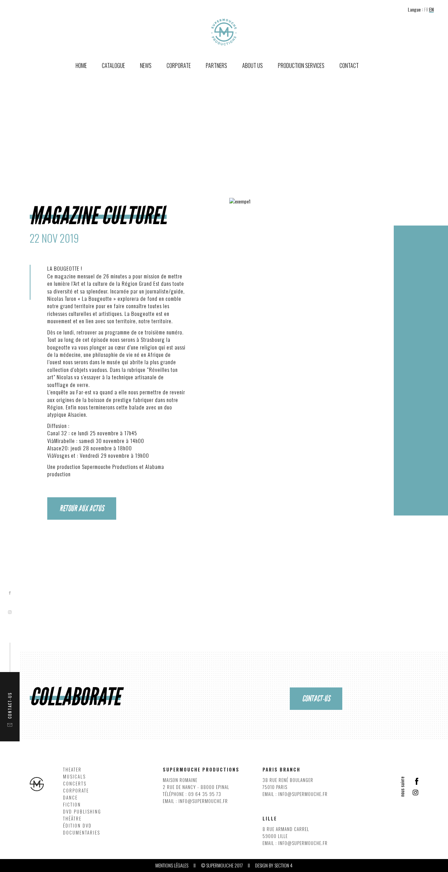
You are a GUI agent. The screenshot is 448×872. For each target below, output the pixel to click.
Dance (70, 798)
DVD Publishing (82, 812)
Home (81, 65)
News (146, 65)
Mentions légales (171, 865)
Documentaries (81, 833)
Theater (72, 770)
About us (252, 65)
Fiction (72, 805)
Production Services (301, 65)
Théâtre (72, 819)
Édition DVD (77, 826)
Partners (216, 65)
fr (426, 10)
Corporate (76, 791)
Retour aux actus (81, 508)
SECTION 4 (283, 865)
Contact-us (316, 698)
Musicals (74, 777)
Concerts (74, 784)
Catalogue (113, 65)
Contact (349, 65)
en (431, 10)
